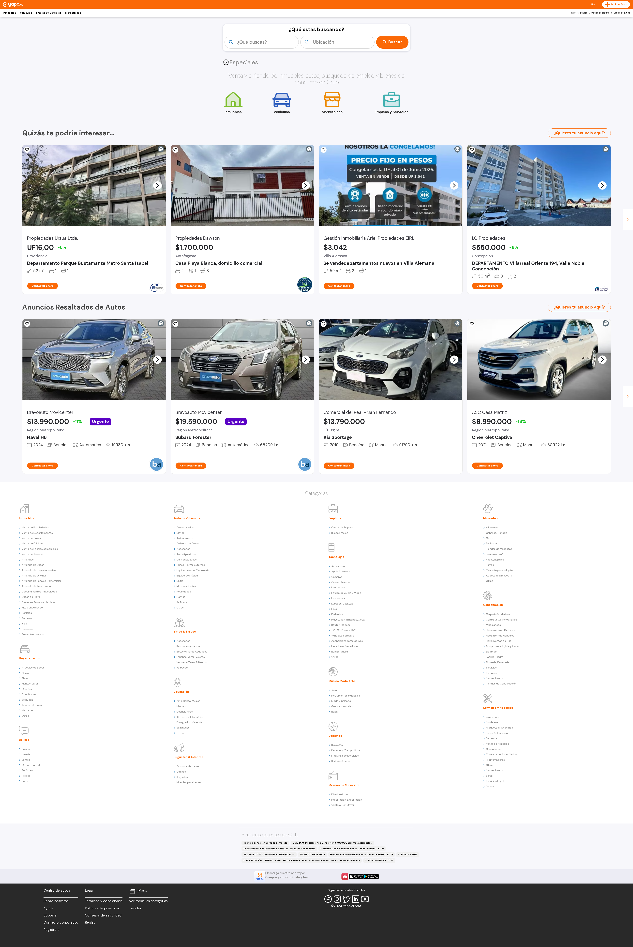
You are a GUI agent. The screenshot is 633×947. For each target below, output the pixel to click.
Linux (334, 609)
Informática (338, 587)
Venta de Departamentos (37, 533)
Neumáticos (184, 591)
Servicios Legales (496, 781)
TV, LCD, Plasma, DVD (344, 630)
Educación (181, 692)
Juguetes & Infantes (188, 757)
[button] (157, 185)
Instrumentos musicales (345, 695)
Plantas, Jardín (30, 683)
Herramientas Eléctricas (500, 630)
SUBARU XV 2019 (407, 854)
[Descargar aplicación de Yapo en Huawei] (345, 876)
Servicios (491, 667)
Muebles (27, 689)
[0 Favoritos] (175, 324)
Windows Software (342, 635)
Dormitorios (29, 694)
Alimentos (492, 527)
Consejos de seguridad (600, 13)
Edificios (27, 613)
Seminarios (183, 727)
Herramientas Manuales (500, 635)
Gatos (490, 538)
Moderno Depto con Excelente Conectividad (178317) (361, 854)
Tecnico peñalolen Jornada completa (265, 842)
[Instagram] (337, 899)
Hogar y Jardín (29, 658)
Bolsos (26, 749)
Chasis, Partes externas (191, 565)
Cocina (26, 673)
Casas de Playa (31, 597)
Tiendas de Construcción (501, 683)
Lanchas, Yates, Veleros (191, 657)
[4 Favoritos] (27, 150)
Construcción (493, 605)
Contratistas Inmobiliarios (501, 619)
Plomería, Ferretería (497, 662)
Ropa (25, 781)
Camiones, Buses (187, 559)
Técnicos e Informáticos (191, 717)
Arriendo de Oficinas (34, 575)
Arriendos (28, 559)
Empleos (335, 518)
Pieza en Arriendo (32, 607)
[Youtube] (365, 899)
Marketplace (73, 13)
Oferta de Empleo (342, 527)
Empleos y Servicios (48, 13)
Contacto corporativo (61, 922)
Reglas (90, 922)
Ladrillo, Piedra (494, 657)
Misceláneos (493, 625)
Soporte (50, 915)
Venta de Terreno (32, 554)
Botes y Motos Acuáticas (192, 651)
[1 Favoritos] (324, 150)
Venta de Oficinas (32, 543)
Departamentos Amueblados (39, 591)
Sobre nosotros (56, 901)
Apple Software (340, 571)
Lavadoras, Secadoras (344, 646)
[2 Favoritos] (175, 150)
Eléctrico (491, 651)
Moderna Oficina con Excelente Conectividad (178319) (352, 848)
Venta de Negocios (497, 743)
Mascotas (490, 518)
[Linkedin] (355, 899)
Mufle (180, 581)
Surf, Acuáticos (340, 761)
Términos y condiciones (103, 901)
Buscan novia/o (495, 554)
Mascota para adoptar (500, 570)
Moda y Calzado (31, 765)
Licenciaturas (185, 711)
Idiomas (181, 706)
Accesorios (183, 549)
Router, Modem (340, 625)
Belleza (24, 740)
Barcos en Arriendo (188, 646)
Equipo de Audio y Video (346, 593)
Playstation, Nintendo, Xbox (348, 619)
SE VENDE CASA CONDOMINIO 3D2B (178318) (269, 854)
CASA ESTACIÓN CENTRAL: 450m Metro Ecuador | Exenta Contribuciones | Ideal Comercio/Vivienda (301, 860)
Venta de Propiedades (35, 527)
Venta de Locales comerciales (40, 549)
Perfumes (27, 770)
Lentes (26, 759)
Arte (334, 690)
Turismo (491, 786)
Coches (181, 771)
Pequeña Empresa (497, 733)
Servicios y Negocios (498, 708)
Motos (180, 533)
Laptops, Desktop (342, 603)
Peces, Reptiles (495, 559)
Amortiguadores (186, 554)
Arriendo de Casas (33, 565)
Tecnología (336, 557)
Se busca (27, 699)
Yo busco (182, 667)
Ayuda (48, 908)
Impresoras (338, 598)
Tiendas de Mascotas (499, 549)
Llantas (181, 597)
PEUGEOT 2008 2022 (312, 854)
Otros (25, 715)
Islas (24, 623)
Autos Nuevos (185, 538)
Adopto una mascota (499, 575)
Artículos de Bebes (33, 667)
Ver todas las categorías (148, 901)
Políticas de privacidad (102, 908)
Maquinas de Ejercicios (345, 755)
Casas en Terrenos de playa (38, 602)
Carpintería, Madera (498, 614)
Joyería (26, 754)
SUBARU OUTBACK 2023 (379, 860)
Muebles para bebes (189, 782)
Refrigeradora (339, 651)
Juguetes (182, 777)
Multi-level (492, 722)
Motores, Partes (186, 586)
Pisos (25, 678)
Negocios (27, 629)
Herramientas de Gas (498, 641)
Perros (490, 565)
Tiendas (135, 908)
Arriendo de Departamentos (39, 570)
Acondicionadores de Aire (347, 641)
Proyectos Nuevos (33, 634)
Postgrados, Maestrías (190, 722)
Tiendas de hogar (32, 705)
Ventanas (27, 710)
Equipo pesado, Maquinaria (193, 570)
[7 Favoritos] (472, 150)
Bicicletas (337, 745)
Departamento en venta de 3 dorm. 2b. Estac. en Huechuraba (279, 848)
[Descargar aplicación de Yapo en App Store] (356, 876)
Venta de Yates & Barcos (192, 662)
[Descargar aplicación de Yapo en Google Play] (371, 876)
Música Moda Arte (342, 681)
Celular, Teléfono (341, 582)
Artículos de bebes (188, 766)
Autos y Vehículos (187, 518)
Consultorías (493, 749)
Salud (489, 775)
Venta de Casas (31, 538)
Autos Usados (185, 527)
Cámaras (336, 577)
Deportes (335, 736)
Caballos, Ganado (496, 533)
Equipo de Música (187, 575)
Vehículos (26, 13)
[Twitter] (346, 899)
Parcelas (27, 618)
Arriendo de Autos (188, 543)
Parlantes (337, 614)
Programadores (495, 759)
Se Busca (182, 602)
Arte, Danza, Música (188, 701)
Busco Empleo (339, 533)
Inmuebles (9, 13)
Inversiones (492, 717)
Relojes (26, 775)
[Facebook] (328, 899)
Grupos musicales (342, 706)
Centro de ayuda (622, 13)
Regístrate (52, 929)
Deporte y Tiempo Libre (345, 750)
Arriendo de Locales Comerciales (41, 581)
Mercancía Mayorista (344, 785)
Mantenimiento (495, 678)
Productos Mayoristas (499, 727)
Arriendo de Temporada (36, 586)
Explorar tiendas (579, 13)
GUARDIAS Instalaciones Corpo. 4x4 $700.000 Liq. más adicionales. (332, 842)
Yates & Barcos (185, 632)
